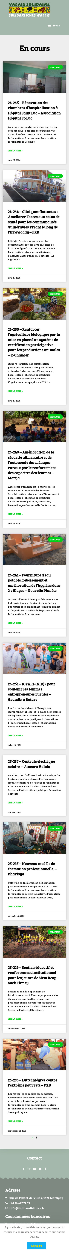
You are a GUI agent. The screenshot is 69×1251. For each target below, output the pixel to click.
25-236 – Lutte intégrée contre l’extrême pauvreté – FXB (32, 1082)
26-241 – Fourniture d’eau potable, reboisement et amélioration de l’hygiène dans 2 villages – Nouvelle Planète (34, 582)
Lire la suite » (15, 150)
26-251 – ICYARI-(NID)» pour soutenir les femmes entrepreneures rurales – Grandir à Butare (31, 691)
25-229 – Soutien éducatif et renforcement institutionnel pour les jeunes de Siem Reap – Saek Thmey (33, 975)
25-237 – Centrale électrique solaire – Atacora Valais (31, 764)
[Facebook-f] (23, 1169)
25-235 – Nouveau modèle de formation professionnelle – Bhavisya (32, 868)
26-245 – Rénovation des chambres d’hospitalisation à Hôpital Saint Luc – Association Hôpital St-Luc (34, 110)
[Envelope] (40, 1169)
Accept (37, 1245)
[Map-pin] (45, 1169)
